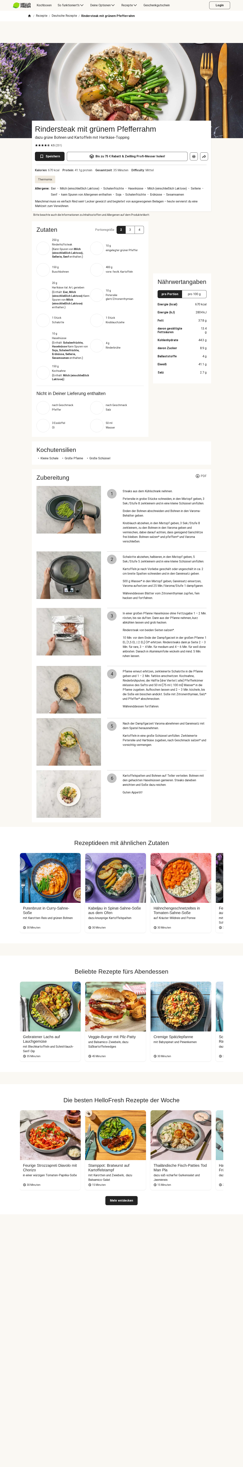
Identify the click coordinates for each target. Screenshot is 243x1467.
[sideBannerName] (182, 245)
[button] (90, 229)
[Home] (29, 16)
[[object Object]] (194, 156)
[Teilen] (204, 156)
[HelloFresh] (22, 5)
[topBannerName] (121, 32)
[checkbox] (36, 145)
